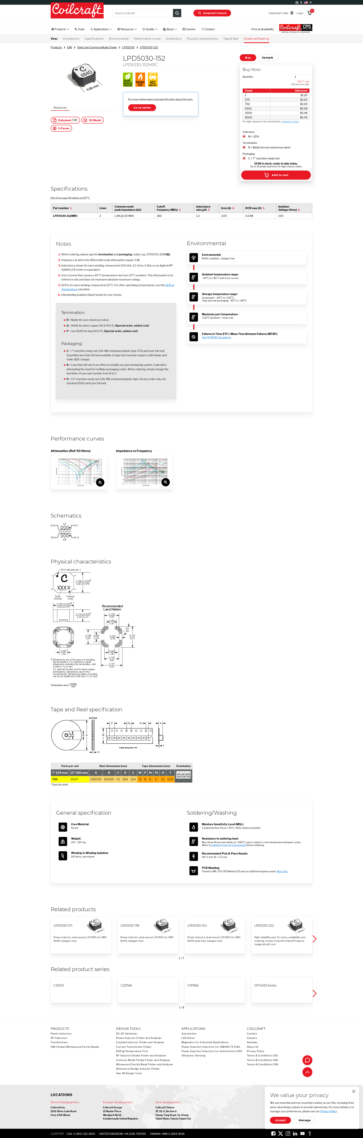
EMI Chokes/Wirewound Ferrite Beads (75, 1046)
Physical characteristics (202, 38)
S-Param (63, 128)
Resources (60, 107)
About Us (253, 1046)
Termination (250, 142)
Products (56, 47)
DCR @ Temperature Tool (132, 1051)
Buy (248, 57)
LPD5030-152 (149, 47)
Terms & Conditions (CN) (262, 1064)
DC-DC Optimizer (126, 1033)
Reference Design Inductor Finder (138, 1068)
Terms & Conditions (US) (262, 1055)
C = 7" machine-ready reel (263, 158)
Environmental (119, 38)
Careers (252, 1038)
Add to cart (280, 175)
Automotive (189, 1033)
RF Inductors (59, 1038)
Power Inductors (61, 1033)
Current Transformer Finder (133, 1046)
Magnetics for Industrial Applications (205, 1042)
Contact (252, 1033)
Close (354, 1091)
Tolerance (248, 131)
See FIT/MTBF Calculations (216, 337)
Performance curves (147, 38)
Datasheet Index (278, 13)
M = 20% (253, 136)
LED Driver (188, 1038)
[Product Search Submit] (177, 13)
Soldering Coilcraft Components (228, 845)
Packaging (249, 153)
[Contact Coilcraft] (307, 1060)
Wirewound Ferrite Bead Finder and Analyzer (144, 1064)
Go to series (142, 107)
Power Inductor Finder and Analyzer (139, 1038)
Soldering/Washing (256, 38)
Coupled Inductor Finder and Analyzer (140, 1042)
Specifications (94, 38)
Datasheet (64, 120)
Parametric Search (214, 13)
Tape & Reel (230, 38)
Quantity (248, 76)
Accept (280, 1120)
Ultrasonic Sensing (193, 1055)
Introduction (71, 38)
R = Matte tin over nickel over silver (269, 147)
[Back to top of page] (307, 1072)
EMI (69, 47)
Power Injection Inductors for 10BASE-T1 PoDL (211, 1046)
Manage (305, 1120)
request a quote (290, 121)
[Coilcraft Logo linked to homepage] (77, 10)
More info (282, 871)
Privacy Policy (255, 1051)
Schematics (174, 38)
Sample (267, 57)
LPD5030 (128, 47)
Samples (252, 1042)
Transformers (59, 1042)
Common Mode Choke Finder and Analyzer (143, 1060)
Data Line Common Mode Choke (97, 47)
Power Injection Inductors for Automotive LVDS (212, 1051)
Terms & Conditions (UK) (262, 1060)
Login (300, 13)
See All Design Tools (129, 1073)
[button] (314, 939)
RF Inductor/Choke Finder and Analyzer (141, 1055)
